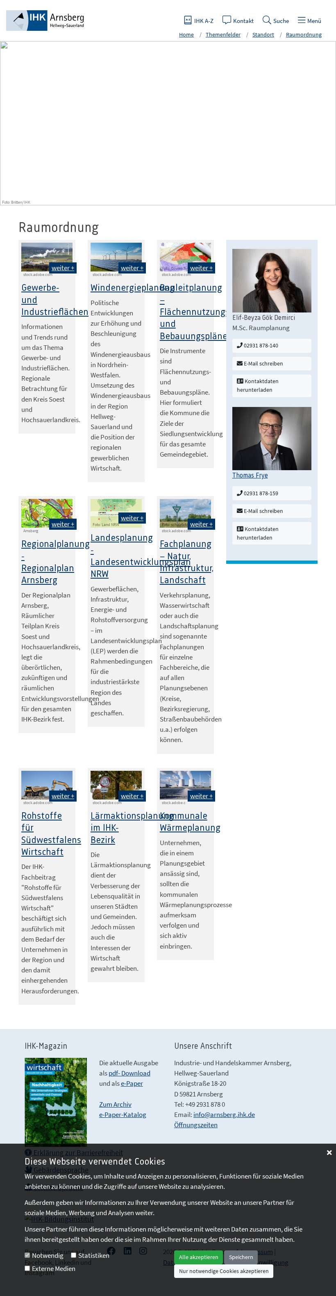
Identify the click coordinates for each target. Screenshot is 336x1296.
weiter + (63, 267)
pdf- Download (129, 1073)
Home (186, 34)
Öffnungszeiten (196, 1124)
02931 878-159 (260, 493)
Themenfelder (223, 34)
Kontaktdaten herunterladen (258, 385)
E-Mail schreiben (263, 363)
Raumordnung (304, 34)
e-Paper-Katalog (122, 1114)
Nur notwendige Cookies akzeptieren (224, 1271)
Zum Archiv (115, 1104)
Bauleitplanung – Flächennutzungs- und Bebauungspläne (196, 312)
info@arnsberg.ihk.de (224, 1114)
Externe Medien (53, 1268)
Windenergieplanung (133, 288)
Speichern (241, 1257)
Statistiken (93, 1255)
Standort (263, 34)
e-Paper (132, 1083)
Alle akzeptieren (198, 1257)
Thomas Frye (250, 475)
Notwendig (48, 1255)
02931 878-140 (260, 345)
